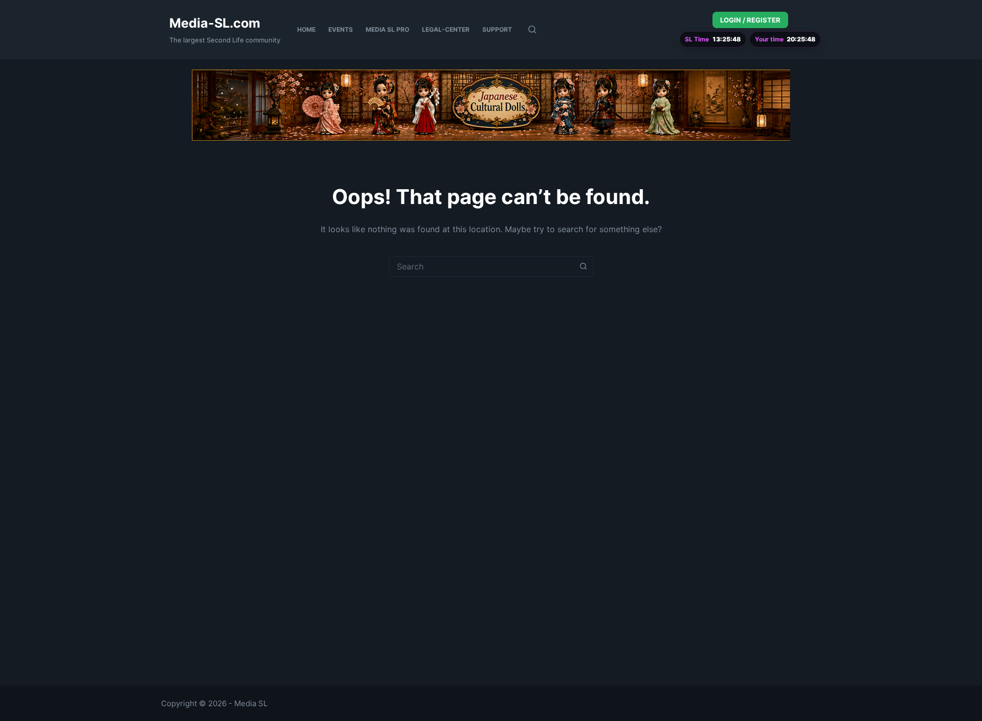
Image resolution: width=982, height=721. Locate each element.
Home (306, 29)
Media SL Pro (387, 29)
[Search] (532, 29)
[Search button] (583, 266)
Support (497, 29)
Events (340, 29)
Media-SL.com (214, 23)
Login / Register (750, 20)
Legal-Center (446, 29)
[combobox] (481, 266)
